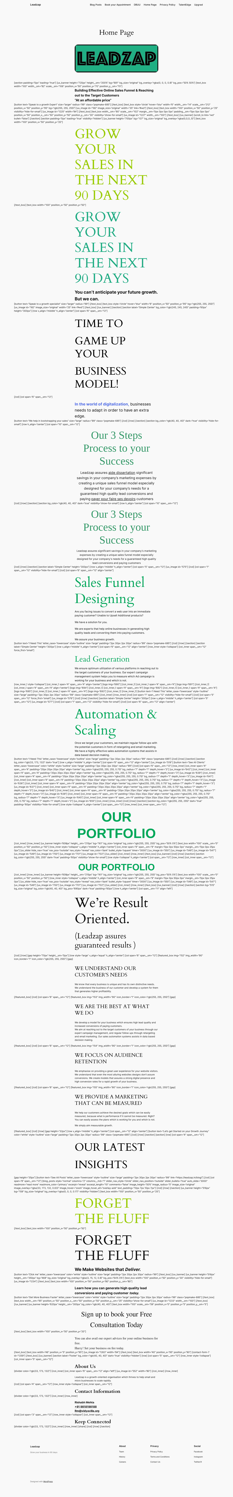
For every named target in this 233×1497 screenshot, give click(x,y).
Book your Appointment (118, 4)
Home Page (150, 4)
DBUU (137, 4)
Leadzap (35, 4)
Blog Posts (96, 4)
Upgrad (198, 4)
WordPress (48, 1481)
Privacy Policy (167, 4)
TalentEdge (185, 4)
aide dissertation (121, 473)
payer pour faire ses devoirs (113, 499)
